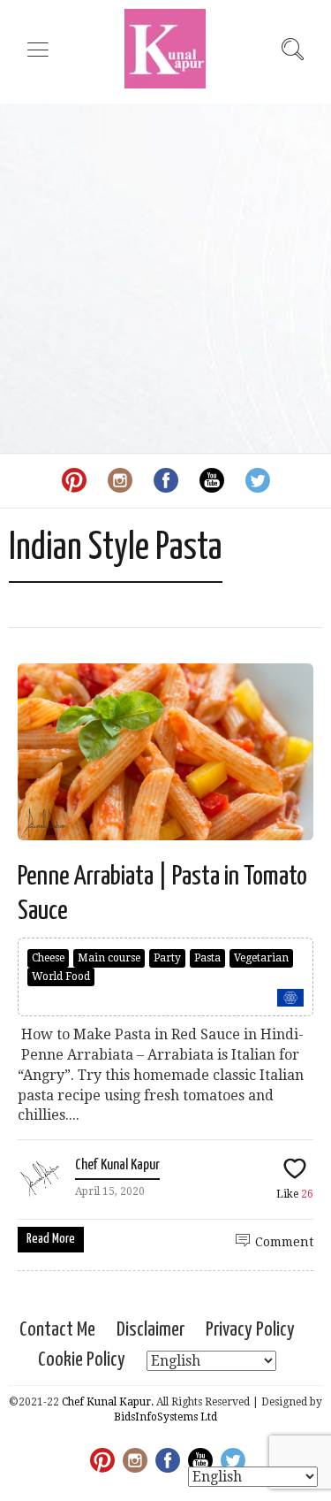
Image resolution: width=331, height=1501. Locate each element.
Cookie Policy (81, 1360)
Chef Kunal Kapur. (108, 1402)
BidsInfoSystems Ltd (165, 1417)
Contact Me (57, 1330)
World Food (61, 976)
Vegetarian (261, 958)
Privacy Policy (250, 1330)
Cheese (48, 958)
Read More (50, 1238)
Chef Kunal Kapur (117, 1165)
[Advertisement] (165, 278)
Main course (109, 958)
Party (167, 958)
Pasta (207, 958)
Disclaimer (150, 1330)
